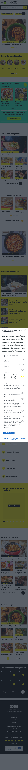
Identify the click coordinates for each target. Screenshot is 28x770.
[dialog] (14, 385)
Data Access (15, 438)
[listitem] (14, 356)
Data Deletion (7, 438)
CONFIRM (9, 432)
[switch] (22, 359)
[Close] (25, 330)
